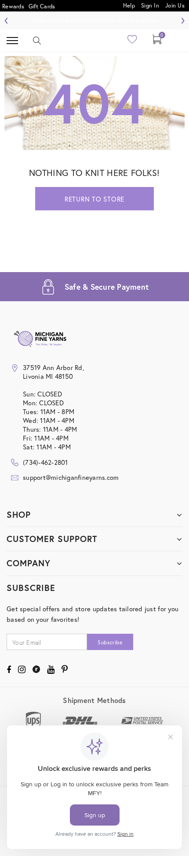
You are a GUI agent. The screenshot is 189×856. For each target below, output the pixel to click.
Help (130, 5)
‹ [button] (6, 19)
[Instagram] (21, 669)
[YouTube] (51, 669)
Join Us (175, 5)
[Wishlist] (132, 41)
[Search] (37, 41)
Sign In (150, 5)
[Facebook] (9, 669)
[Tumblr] (36, 669)
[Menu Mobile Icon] (12, 40)
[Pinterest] (65, 669)
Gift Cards (42, 6)
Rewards (13, 6)
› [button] (183, 19)
